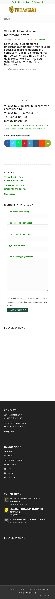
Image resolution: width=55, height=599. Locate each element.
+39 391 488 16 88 (17, 423)
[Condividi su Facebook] (7, 143)
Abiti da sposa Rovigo (38, 125)
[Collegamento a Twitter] (49, 596)
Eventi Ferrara (10, 129)
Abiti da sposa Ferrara (18, 125)
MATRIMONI (8, 455)
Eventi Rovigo (22, 129)
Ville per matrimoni (37, 129)
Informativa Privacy (25, 298)
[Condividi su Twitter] (13, 143)
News (7, 18)
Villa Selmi (41, 39)
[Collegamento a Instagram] (45, 596)
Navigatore (9, 431)
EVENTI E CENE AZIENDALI (14, 460)
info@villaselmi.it (37, 2)
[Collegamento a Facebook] (41, 596)
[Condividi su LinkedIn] (30, 143)
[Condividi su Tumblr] (36, 143)
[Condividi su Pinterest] (25, 143)
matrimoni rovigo (26, 39)
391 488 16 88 (19, 2)
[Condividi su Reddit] (42, 143)
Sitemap (33, 592)
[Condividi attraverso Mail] (48, 143)
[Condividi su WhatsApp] (19, 143)
